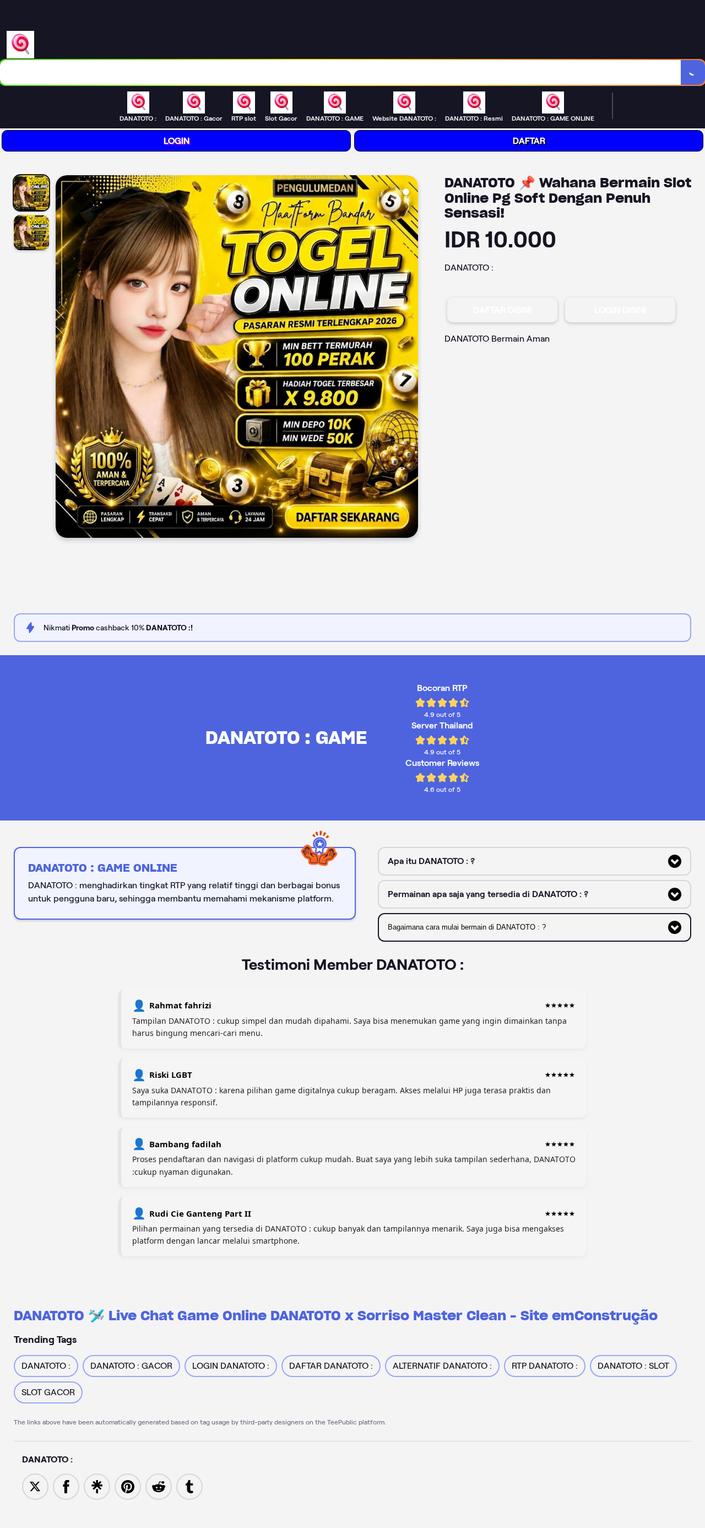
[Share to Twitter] (35, 1486)
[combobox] (340, 72)
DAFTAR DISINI (502, 310)
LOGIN (176, 140)
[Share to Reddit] (158, 1486)
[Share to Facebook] (66, 1486)
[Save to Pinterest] (128, 1486)
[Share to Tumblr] (189, 1486)
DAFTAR (529, 140)
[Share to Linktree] (97, 1486)
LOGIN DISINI (620, 310)
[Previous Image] (64, 358)
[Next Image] (409, 358)
